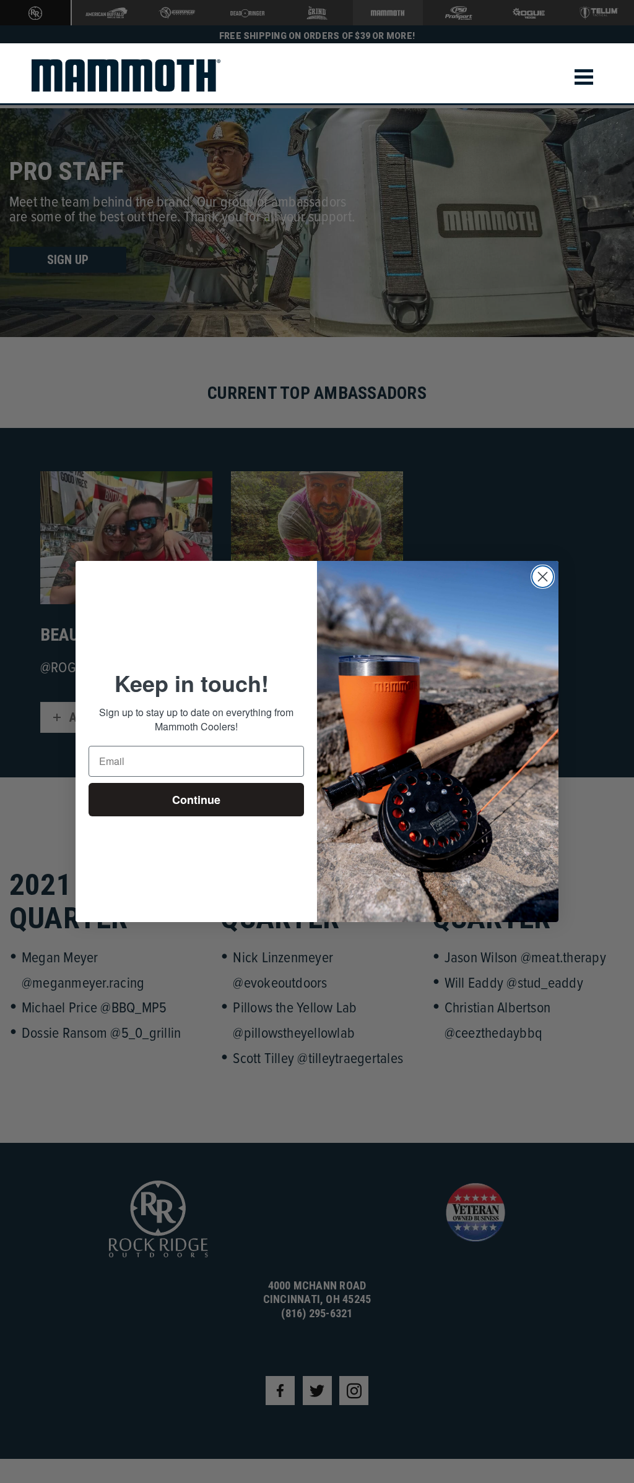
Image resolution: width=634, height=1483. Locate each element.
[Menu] (583, 76)
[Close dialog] (543, 577)
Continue (196, 800)
